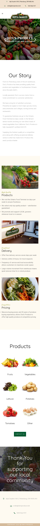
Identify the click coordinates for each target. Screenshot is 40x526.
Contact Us (20, 434)
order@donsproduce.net (14, 6)
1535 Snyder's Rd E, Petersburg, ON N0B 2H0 (21, 2)
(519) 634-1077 (32, 6)
